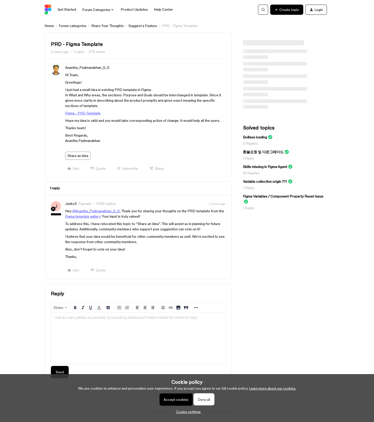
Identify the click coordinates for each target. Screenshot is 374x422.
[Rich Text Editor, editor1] (138, 338)
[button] (286, 10)
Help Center (163, 9)
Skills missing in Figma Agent (265, 167)
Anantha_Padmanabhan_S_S (87, 67)
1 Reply (248, 158)
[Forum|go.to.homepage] (48, 10)
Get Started (66, 9)
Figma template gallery (82, 216)
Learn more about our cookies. (272, 388)
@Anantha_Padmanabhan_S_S (96, 211)
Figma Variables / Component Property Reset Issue (283, 196)
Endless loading (255, 137)
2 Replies (250, 143)
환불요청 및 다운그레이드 (263, 152)
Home (49, 26)
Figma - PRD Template (83, 113)
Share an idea (77, 156)
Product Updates (134, 9)
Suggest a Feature (142, 26)
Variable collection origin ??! (265, 181)
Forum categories (73, 26)
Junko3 (71, 204)
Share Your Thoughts (107, 26)
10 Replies (251, 173)
